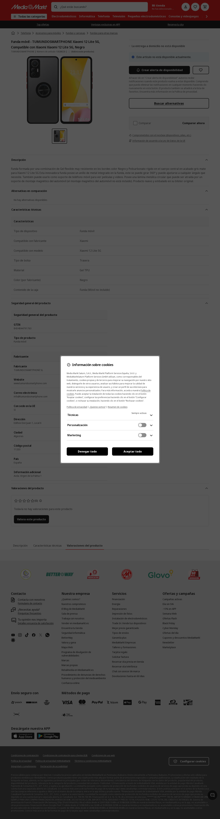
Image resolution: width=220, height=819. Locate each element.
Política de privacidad (77, 406)
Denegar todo (87, 451)
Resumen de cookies (117, 406)
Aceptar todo (133, 451)
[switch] (142, 425)
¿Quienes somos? (97, 406)
